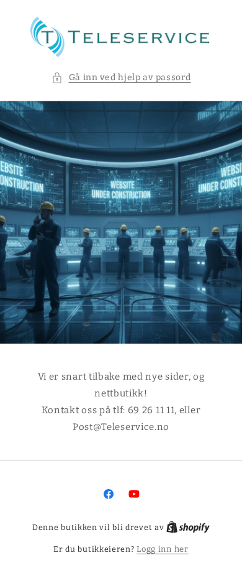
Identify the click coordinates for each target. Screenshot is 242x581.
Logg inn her (162, 549)
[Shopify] (188, 527)
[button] (121, 77)
